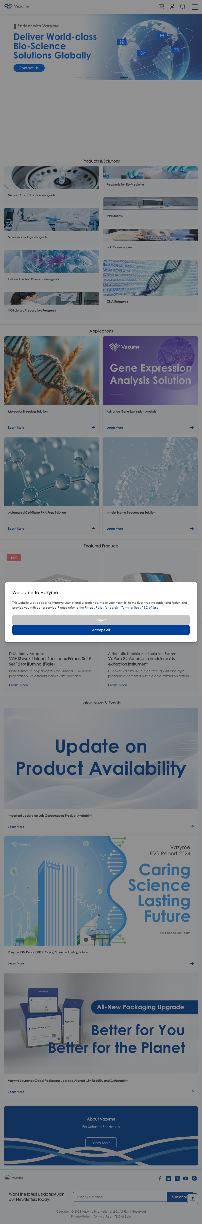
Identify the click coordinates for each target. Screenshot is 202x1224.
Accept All (101, 629)
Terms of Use (130, 607)
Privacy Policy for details (101, 607)
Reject (101, 620)
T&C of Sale (150, 607)
